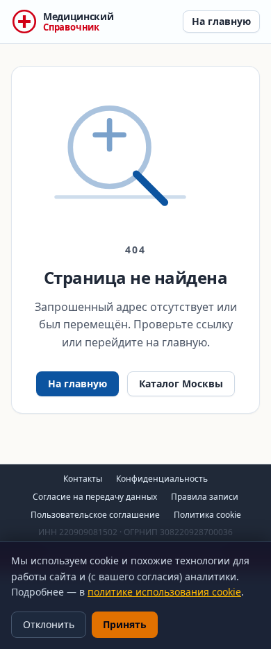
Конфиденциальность (162, 478)
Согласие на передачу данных (95, 497)
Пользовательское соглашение (95, 515)
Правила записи (204, 497)
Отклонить (48, 624)
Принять (125, 624)
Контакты (82, 478)
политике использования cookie (164, 591)
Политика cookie (207, 515)
